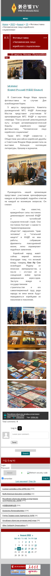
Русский (21, 90)
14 (16, 549)
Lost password (21, 481)
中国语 (29, 90)
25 (29, 552)
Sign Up (32, 481)
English (11, 90)
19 (32, 549)
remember (8, 479)
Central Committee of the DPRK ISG (16, 489)
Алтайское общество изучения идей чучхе (19, 520)
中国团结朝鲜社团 (9, 505)
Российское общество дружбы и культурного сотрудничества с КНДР (23, 415)
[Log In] (20, 428)
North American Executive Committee (16, 494)
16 (22, 549)
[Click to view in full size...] (28, 78)
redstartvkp (20, 417)
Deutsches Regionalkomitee (13, 511)
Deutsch (38, 90)
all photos (12, 86)
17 (26, 549)
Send (14, 442)
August (20, 24)
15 (27, 24)
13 (36, 545)
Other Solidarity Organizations (14, 525)
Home (5, 24)
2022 (12, 24)
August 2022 (25, 535)
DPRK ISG (34, 417)
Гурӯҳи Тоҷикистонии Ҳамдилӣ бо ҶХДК (18, 515)
